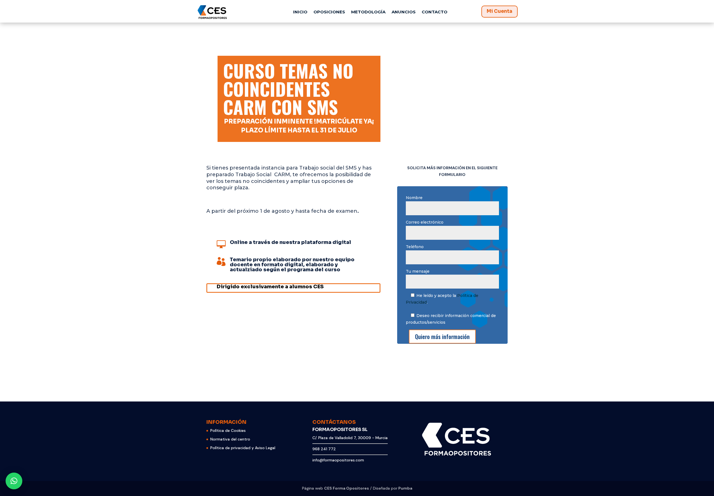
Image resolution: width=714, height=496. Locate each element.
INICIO (300, 11)
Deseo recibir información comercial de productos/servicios (451, 319)
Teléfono (415, 246)
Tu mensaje (418, 271)
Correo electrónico (424, 222)
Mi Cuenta (499, 11)
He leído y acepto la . (442, 299)
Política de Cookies (228, 430)
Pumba (405, 488)
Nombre (414, 197)
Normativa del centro (230, 439)
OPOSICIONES (329, 11)
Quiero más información (442, 336)
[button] (14, 481)
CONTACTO (434, 11)
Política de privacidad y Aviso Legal (242, 447)
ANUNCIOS (404, 11)
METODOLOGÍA (368, 11)
